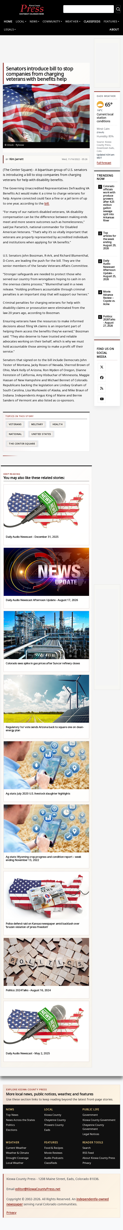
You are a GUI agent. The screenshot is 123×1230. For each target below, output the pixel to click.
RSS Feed (88, 1153)
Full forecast (104, 163)
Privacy (86, 1163)
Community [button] (51, 21)
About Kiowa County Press (98, 1158)
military (37, 424)
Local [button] (20, 21)
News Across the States (20, 1120)
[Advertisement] (107, 495)
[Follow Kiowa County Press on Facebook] (102, 378)
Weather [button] (71, 21)
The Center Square (22, 443)
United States (41, 434)
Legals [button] (9, 29)
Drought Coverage (17, 1158)
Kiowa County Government (98, 1120)
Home (8, 21)
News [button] (33, 21)
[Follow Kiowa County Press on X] (102, 367)
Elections (11, 1130)
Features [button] (110, 21)
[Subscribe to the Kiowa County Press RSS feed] (102, 388)
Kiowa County (52, 1115)
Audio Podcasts (53, 1158)
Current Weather (16, 1148)
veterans (15, 424)
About (114, 29)
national (15, 434)
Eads (47, 1130)
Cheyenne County (55, 1120)
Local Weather (14, 1163)
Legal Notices (90, 1134)
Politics (10, 1125)
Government (90, 1115)
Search (86, 1148)
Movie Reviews (53, 1153)
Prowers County (54, 1125)
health (57, 424)
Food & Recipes (53, 1148)
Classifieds (92, 21)
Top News (12, 1115)
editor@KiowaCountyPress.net (37, 1189)
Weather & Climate (17, 1153)
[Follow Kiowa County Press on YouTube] (102, 399)
